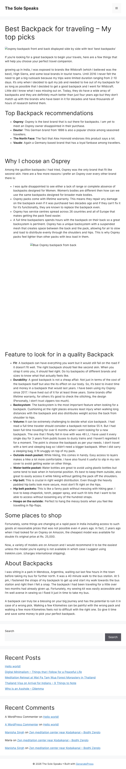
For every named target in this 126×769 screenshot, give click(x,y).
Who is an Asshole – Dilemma (24, 688)
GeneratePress (85, 763)
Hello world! (13, 666)
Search (9, 631)
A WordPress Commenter (21, 724)
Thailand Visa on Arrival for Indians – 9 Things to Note (40, 683)
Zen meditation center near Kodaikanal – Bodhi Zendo (64, 732)
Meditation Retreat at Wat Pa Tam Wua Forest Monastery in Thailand (50, 677)
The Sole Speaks (21, 8)
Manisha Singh (14, 732)
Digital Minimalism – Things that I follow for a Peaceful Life (43, 672)
